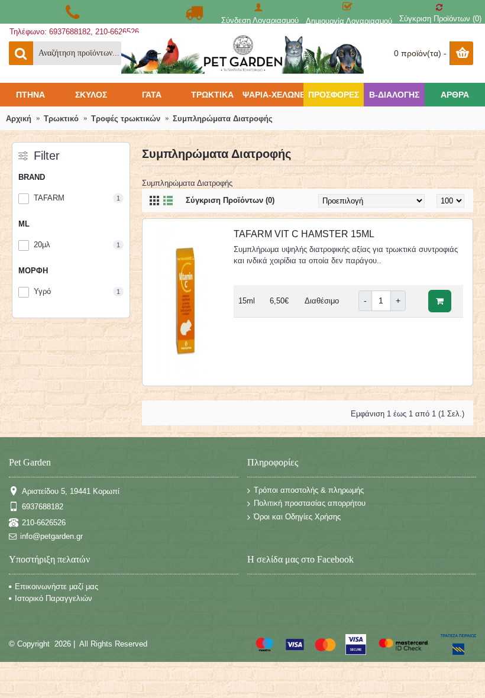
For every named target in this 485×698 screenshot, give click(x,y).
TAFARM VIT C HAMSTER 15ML (304, 234)
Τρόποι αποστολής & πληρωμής (309, 490)
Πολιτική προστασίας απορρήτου (310, 503)
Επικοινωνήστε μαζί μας (56, 586)
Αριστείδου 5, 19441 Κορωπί (70, 490)
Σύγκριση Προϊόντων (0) (230, 200)
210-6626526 (44, 522)
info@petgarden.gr (51, 536)
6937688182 (42, 506)
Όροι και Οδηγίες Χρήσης (297, 516)
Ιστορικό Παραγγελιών (53, 598)
